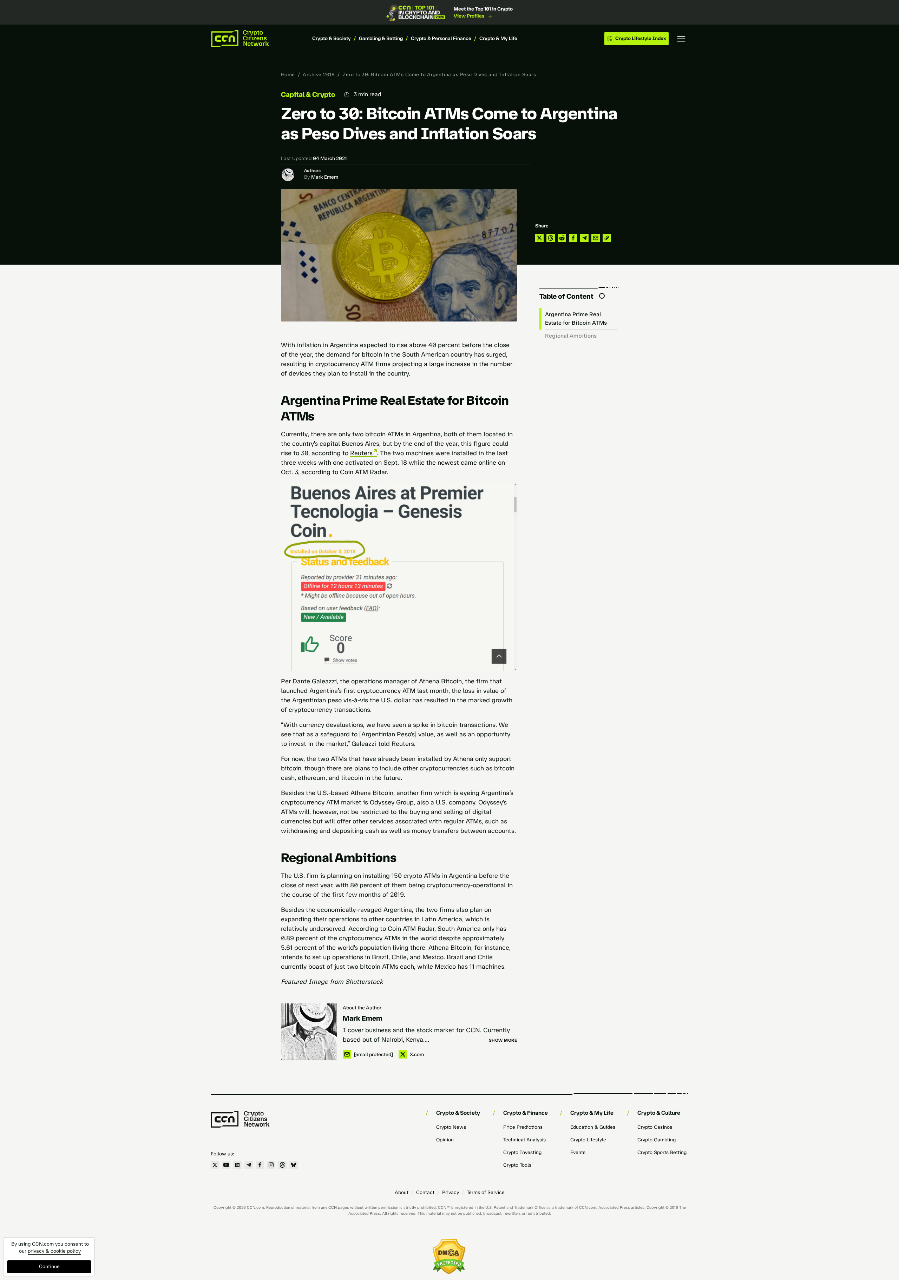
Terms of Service (486, 1192)
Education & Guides (592, 1127)
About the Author (362, 1008)
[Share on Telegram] (584, 238)
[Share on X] (539, 238)
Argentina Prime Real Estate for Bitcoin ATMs (576, 318)
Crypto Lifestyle (588, 1140)
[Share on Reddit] (562, 238)
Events (577, 1152)
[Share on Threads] (550, 238)
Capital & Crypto (308, 94)
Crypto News (451, 1127)
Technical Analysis (524, 1140)
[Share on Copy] (607, 238)
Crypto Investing (522, 1152)
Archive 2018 (319, 75)
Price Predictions (523, 1127)
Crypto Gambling (656, 1140)
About (401, 1192)
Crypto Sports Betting (662, 1152)
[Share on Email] (595, 238)
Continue (49, 1266)
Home (288, 75)
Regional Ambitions (571, 335)
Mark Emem (324, 177)
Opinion (445, 1140)
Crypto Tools (517, 1165)
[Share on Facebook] (573, 238)
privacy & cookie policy (54, 1251)
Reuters (361, 453)
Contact (425, 1192)
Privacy (450, 1192)
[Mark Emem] (309, 1031)
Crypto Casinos (654, 1127)
